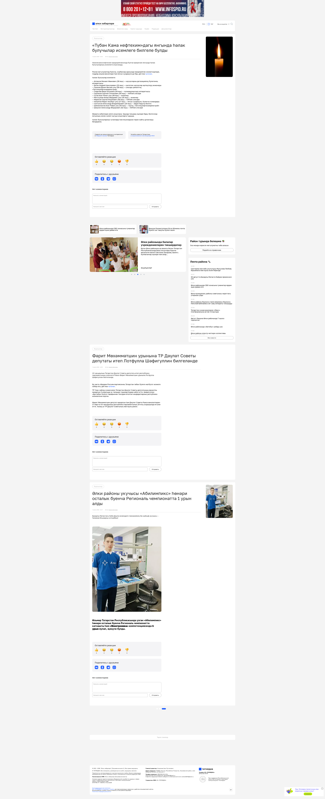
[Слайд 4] (140, 274)
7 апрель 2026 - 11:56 (97, 367)
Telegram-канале (101, 136)
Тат (212, 24)
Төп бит (95, 29)
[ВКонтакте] (96, 178)
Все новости (212, 338)
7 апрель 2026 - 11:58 (97, 56)
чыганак (148, 74)
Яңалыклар (98, 38)
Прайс (146, 29)
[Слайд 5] (144, 274)
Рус (203, 24)
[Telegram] (108, 178)
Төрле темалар (162, 737)
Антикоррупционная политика (101, 788)
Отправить (155, 206)
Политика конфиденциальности (101, 791)
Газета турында (136, 29)
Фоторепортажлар (108, 29)
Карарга (308, 794)
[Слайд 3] (137, 274)
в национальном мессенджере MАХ (143, 136)
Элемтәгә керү (122, 29)
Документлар (166, 29)
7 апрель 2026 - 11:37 (97, 509)
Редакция (155, 29)
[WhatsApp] (114, 178)
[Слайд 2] (134, 274)
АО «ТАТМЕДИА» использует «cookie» (103, 789)
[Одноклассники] (102, 178)
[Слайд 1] (131, 274)
